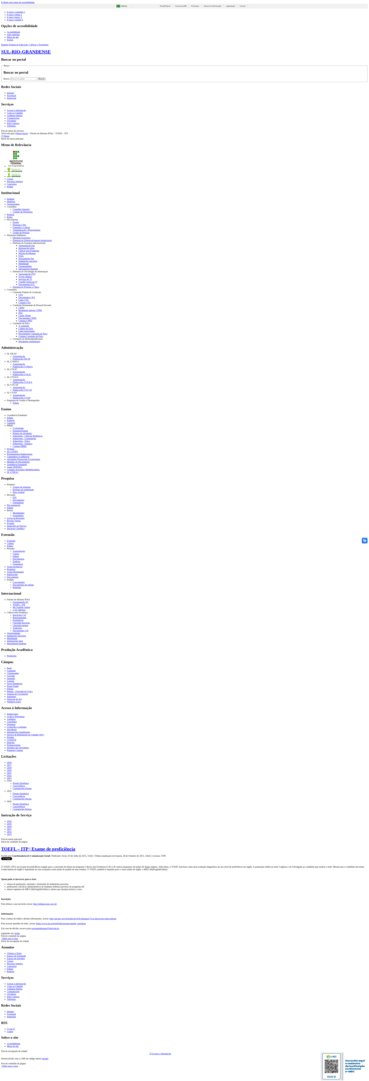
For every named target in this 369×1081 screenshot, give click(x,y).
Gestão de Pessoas (21, 232)
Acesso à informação (212, 6)
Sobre (17, 933)
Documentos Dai (26, 258)
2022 (9, 775)
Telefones (11, 126)
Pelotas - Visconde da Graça (20, 691)
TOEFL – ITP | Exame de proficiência (38, 848)
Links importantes (26, 331)
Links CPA (23, 300)
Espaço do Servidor (16, 958)
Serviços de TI (25, 279)
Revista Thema (14, 521)
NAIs (20, 256)
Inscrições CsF (19, 615)
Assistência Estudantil (17, 464)
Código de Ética (25, 328)
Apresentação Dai (26, 245)
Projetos (10, 449)
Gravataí (11, 676)
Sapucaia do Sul (14, 699)
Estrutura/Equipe (20, 431)
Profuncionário (13, 745)
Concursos (12, 184)
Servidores (12, 729)
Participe (195, 6)
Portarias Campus (15, 750)
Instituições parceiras (27, 261)
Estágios (11, 420)
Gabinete (11, 423)
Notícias (16, 561)
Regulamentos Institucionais (19, 454)
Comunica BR (181, 6)
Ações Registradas (15, 572)
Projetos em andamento (23, 489)
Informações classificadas (18, 732)
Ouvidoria (11, 121)
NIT (15, 497)
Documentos (18, 500)
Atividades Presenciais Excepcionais (23, 459)
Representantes (19, 617)
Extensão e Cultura (21, 227)
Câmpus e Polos (14, 953)
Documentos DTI (26, 284)
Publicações (12, 574)
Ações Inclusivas (14, 566)
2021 (9, 773)
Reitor (10, 217)
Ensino (10, 40)
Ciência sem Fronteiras (28, 251)
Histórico (11, 201)
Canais (242, 6)
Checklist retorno (20, 625)
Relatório (17, 587)
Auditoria (11, 719)
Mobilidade (23, 264)
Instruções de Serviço (16, 526)
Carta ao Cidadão (15, 113)
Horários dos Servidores (18, 747)
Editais (10, 186)
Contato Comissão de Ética (30, 336)
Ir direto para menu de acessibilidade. (18, 2)
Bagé (9, 668)
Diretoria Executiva (21, 238)
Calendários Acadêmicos (18, 456)
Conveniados (19, 582)
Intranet (10, 1011)
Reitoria (10, 214)
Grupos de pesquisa (22, 487)
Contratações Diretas (22, 788)
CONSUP (11, 740)
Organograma (13, 204)
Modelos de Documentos (18, 462)
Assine (10, 1031)
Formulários (18, 502)
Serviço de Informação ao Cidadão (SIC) (25, 735)
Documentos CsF (21, 630)
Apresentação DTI (26, 274)
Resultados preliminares (29, 341)
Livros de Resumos (16, 518)
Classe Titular (24, 315)
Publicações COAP (21, 398)
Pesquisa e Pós (19, 225)
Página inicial (21, 133)
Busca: (6, 78)
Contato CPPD (25, 321)
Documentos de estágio (23, 585)
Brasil (124, 6)
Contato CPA (24, 302)
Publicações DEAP (21, 359)
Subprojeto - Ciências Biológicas (28, 436)
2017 (9, 765)
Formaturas (18, 564)
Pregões (10, 737)
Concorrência (19, 786)
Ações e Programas (16, 716)
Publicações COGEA (22, 382)
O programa (18, 428)
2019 (9, 768)
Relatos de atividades (22, 433)
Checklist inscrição (21, 623)
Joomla (45, 1058)
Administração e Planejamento (26, 230)
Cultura (10, 543)
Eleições (11, 742)
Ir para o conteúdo (16, 12)
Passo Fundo (13, 686)
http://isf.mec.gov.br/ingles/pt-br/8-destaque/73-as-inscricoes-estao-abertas (83, 918)
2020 (9, 770)
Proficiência (18, 620)
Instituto (10, 199)
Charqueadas (13, 673)
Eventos (10, 523)
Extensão (11, 541)
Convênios (12, 722)
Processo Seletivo (15, 181)
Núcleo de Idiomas (27, 253)
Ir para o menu (14, 14)
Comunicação (13, 118)
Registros (11, 569)
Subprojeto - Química (22, 444)
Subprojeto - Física (21, 441)
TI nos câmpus (25, 276)
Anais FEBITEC (14, 467)
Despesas (11, 724)
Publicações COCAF (22, 390)
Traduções (17, 628)
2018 (9, 762)
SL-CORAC (13, 472)
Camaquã (11, 670)
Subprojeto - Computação (24, 438)
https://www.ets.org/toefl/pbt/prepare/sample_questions (61, 923)
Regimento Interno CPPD (30, 310)
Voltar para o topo (9, 938)
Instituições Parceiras (16, 636)
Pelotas (10, 689)
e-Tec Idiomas (19, 610)
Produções (11, 656)
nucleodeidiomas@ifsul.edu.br (45, 928)
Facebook (11, 1014)
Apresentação (19, 356)
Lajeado (10, 681)
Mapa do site (13, 37)
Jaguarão (11, 678)
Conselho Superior (21, 209)
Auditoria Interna (14, 115)
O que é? (11, 1029)
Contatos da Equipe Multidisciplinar (23, 469)
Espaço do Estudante (16, 956)
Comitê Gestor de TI (27, 282)
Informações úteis (26, 248)
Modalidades (18, 513)
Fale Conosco (13, 123)
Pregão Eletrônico (21, 783)
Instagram (11, 1016)
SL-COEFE (12, 451)
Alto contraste (13, 34)
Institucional (12, 714)
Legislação (230, 6)
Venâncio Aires (14, 702)
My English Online (21, 607)
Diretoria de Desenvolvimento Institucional (32, 240)
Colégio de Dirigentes (23, 212)
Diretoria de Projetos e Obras (26, 287)
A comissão (23, 326)
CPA (20, 295)
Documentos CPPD (27, 318)
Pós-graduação (13, 505)
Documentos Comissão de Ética (32, 333)
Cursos (10, 179)
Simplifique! (165, 6)
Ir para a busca (14, 17)
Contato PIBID (20, 446)
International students (28, 269)
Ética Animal (19, 492)
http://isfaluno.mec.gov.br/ (45, 904)
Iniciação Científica (16, 528)
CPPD (21, 308)
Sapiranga (11, 696)
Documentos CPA (26, 297)
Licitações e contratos (17, 727)
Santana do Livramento (17, 694)
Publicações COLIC (22, 374)
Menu (6, 136)
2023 (9, 778)
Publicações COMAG (23, 366)
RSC (20, 313)
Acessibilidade (13, 32)
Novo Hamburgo (14, 683)
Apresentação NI (20, 602)
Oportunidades (25, 266)
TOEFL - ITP (19, 604)
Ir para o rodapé (15, 20)
